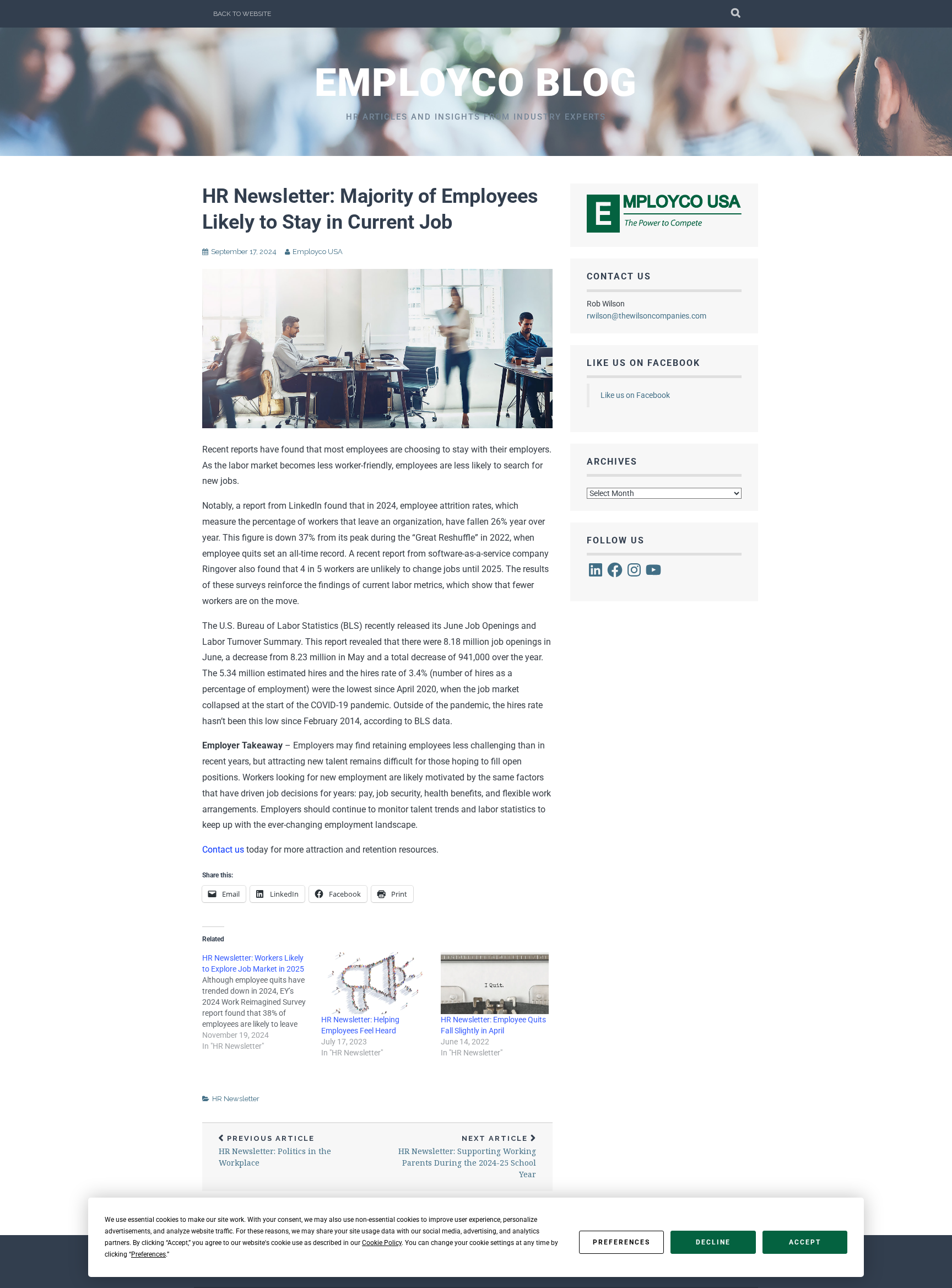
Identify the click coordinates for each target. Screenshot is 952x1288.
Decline (713, 1242)
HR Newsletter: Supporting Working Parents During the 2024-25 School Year (467, 1157)
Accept (805, 1242)
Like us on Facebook (643, 363)
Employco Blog (476, 82)
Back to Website (242, 14)
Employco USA (318, 251)
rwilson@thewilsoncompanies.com (646, 315)
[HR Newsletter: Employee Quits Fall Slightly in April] (495, 983)
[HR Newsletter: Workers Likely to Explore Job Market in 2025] (261, 1002)
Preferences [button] (148, 1254)
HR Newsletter (235, 1099)
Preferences (621, 1242)
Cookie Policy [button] (382, 1243)
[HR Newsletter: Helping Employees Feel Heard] (375, 983)
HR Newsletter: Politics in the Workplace (275, 1151)
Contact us (223, 849)
